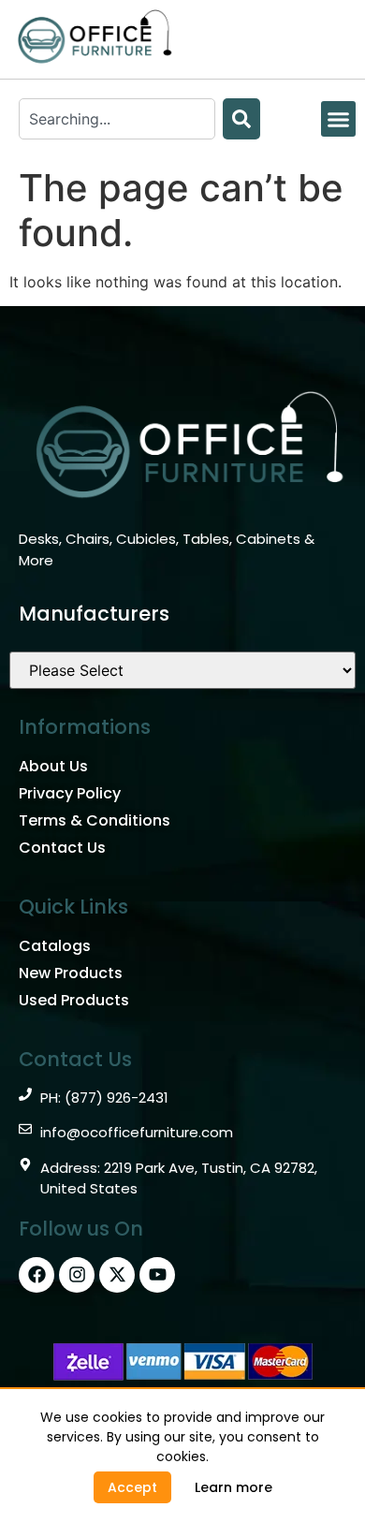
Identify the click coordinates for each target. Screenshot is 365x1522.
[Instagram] (77, 1275)
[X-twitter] (117, 1275)
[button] (339, 119)
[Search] (241, 118)
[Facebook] (36, 1275)
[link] (233, 1487)
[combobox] (117, 118)
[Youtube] (157, 1275)
